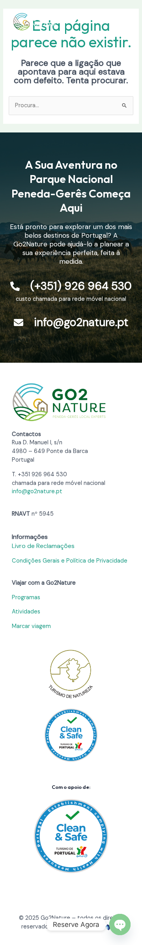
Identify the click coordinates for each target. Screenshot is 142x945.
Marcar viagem (31, 626)
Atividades (26, 611)
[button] (122, 21)
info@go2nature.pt (37, 491)
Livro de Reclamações (43, 546)
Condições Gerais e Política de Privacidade (69, 561)
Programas (26, 597)
